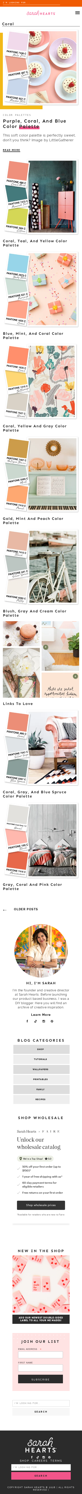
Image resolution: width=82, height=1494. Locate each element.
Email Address (30, 1349)
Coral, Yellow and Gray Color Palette (35, 428)
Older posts (26, 909)
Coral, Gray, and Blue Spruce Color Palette (35, 794)
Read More (11, 150)
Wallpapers (40, 1069)
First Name (25, 1363)
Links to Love (18, 703)
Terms (56, 1460)
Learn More (41, 1015)
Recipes (40, 1099)
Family (40, 1089)
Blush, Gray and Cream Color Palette (35, 613)
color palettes (17, 115)
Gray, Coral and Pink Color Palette (32, 886)
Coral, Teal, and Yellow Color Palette (35, 243)
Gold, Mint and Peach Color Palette (33, 520)
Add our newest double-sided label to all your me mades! (41, 1319)
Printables (40, 1079)
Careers (40, 1460)
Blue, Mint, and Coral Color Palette (33, 335)
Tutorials (40, 1059)
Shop (40, 1049)
